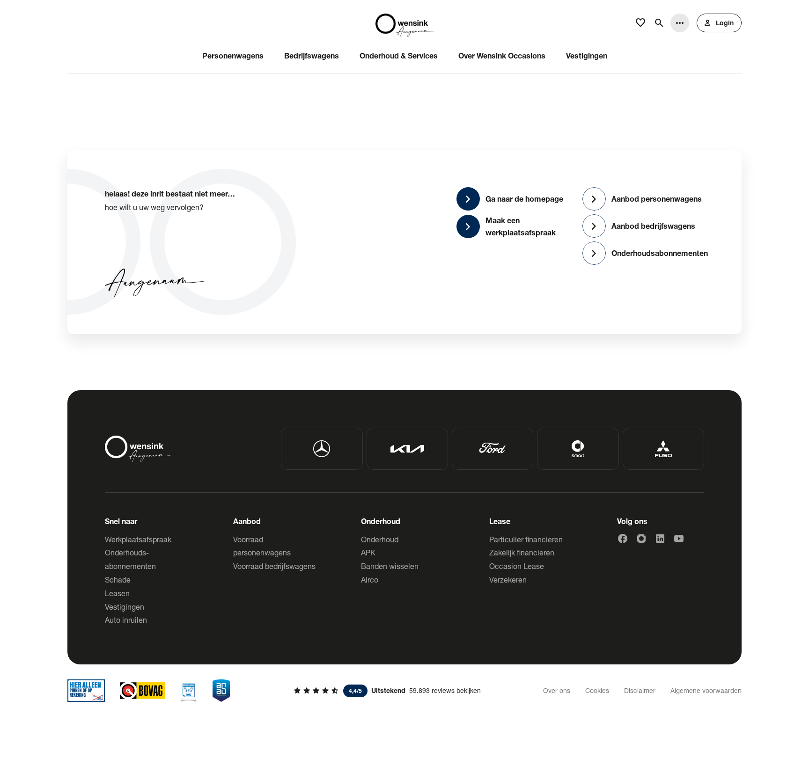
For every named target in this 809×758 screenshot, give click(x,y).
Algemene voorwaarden (706, 690)
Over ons (556, 690)
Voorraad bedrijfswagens (274, 565)
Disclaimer (639, 690)
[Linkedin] (660, 538)
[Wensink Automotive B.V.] (404, 23)
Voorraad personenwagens (262, 546)
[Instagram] (641, 538)
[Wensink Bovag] (142, 690)
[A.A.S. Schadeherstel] (221, 690)
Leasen (117, 593)
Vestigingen (124, 606)
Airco (369, 579)
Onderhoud (379, 539)
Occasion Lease (516, 565)
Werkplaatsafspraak (138, 539)
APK (368, 552)
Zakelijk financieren (521, 552)
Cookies (597, 690)
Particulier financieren (526, 539)
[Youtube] (678, 538)
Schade (118, 579)
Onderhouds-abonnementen (130, 559)
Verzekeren (508, 579)
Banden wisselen (390, 565)
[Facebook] (622, 538)
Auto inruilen (126, 619)
